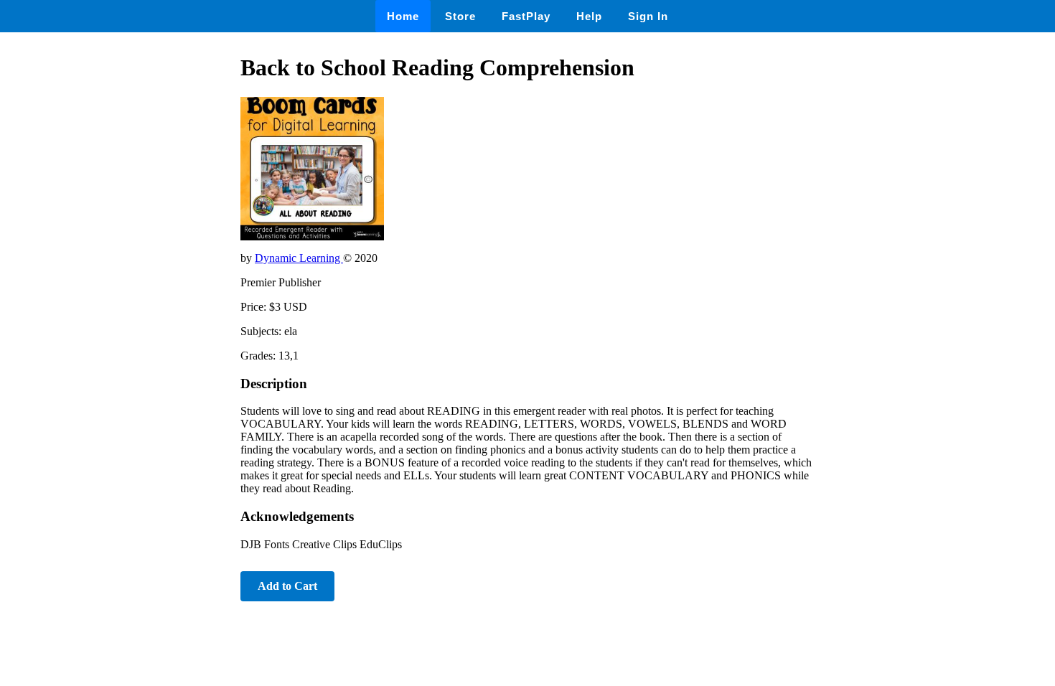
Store (460, 16)
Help (589, 16)
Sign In (648, 16)
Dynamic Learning (299, 258)
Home (403, 16)
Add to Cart (287, 586)
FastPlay (526, 16)
